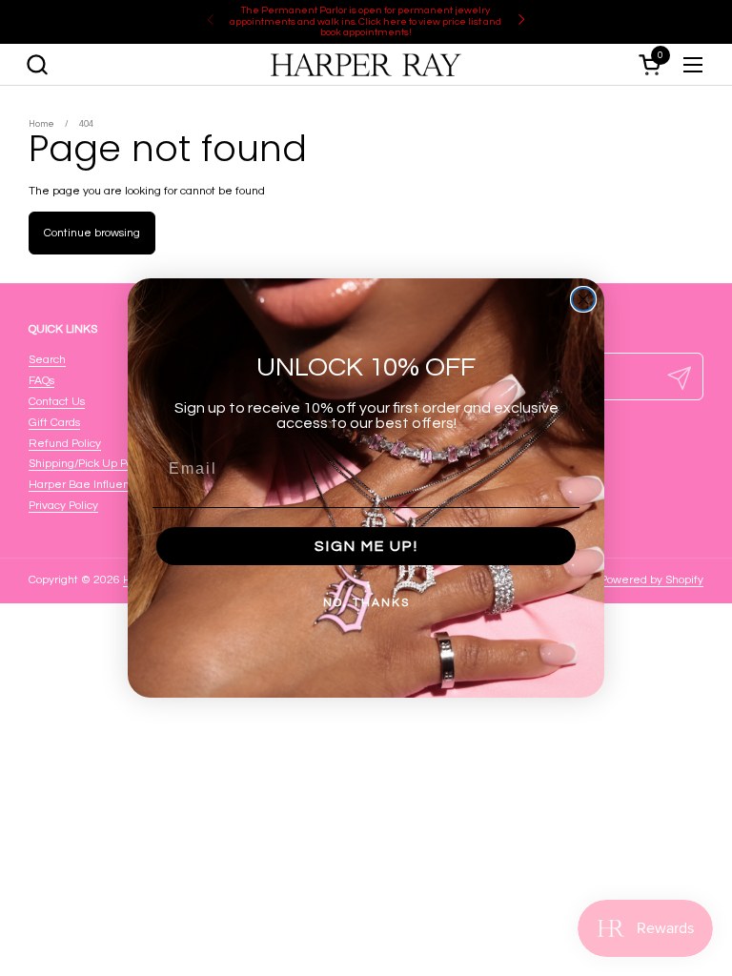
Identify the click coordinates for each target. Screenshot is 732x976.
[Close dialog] (583, 299)
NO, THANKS (366, 603)
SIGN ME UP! (366, 546)
